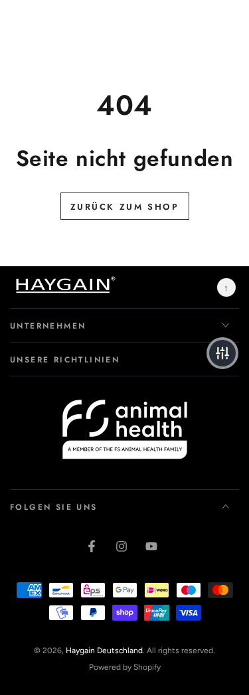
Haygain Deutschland (104, 650)
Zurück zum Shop (124, 206)
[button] (222, 353)
